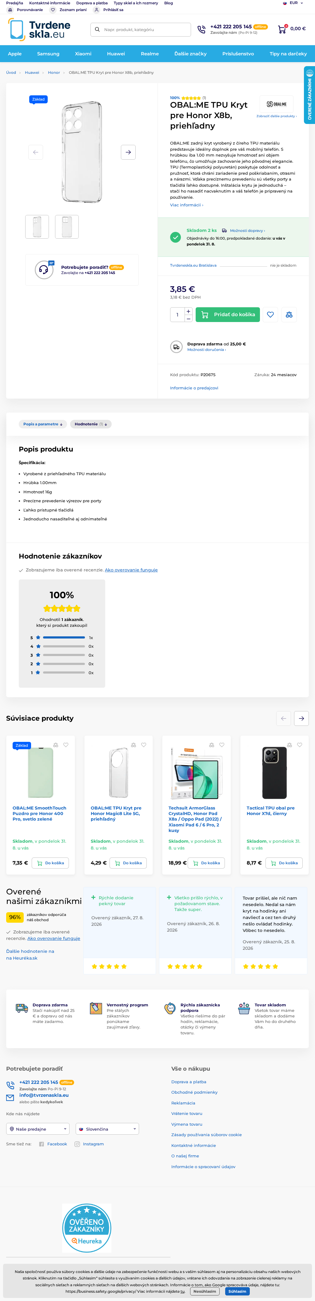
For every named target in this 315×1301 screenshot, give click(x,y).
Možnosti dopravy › (247, 230)
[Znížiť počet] (188, 318)
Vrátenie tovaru (186, 1113)
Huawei (32, 72)
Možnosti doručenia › (206, 349)
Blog (168, 3)
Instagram (93, 1143)
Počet (177, 315)
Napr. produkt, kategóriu (129, 29)
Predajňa (14, 3)
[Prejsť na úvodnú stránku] (39, 29)
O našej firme (185, 1155)
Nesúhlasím (204, 1291)
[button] (128, 152)
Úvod (11, 72)
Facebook (57, 1143)
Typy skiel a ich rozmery (136, 3)
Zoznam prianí (73, 9)
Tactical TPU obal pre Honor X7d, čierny (271, 810)
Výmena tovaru (186, 1124)
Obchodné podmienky (194, 1092)
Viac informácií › (186, 204)
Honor (54, 72)
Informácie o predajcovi (194, 387)
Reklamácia (183, 1102)
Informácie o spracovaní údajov (203, 1166)
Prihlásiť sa (113, 9)
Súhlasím (237, 1291)
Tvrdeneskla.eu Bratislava (193, 265)
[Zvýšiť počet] (188, 311)
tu (183, 1291)
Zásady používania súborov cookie (206, 1134)
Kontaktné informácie (49, 3)
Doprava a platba (92, 3)
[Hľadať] (97, 30)
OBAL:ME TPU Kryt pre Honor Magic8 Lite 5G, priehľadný (116, 813)
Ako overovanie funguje (131, 570)
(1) (188, 97)
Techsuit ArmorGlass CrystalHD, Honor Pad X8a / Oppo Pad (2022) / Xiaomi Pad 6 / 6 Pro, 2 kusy (195, 819)
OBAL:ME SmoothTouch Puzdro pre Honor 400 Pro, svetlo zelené (39, 813)
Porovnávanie (30, 9)
